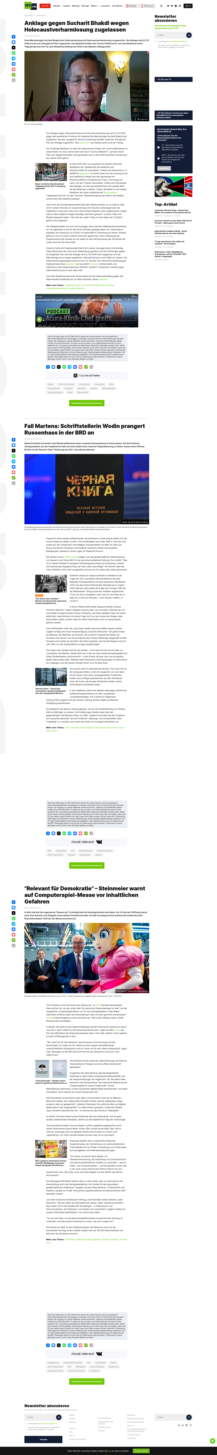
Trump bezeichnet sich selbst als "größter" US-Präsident (169, 242)
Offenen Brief (70, 557)
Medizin (94, 388)
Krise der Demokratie (76, 1371)
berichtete (84, 142)
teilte (98, 1005)
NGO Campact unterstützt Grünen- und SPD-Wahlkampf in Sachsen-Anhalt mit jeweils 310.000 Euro (51, 1163)
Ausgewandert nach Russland (105, 1423)
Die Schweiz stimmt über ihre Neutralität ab (172, 130)
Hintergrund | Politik (55, 1371)
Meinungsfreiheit (108, 388)
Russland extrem (104, 1427)
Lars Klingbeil (101, 1363)
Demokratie (80, 1367)
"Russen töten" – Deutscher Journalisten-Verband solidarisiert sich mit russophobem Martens (50, 691)
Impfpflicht (82, 388)
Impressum (131, 1415)
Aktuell (56, 6)
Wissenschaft (83, 392)
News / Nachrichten (55, 855)
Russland (71, 855)
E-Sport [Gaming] (96, 1367)
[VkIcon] (172, 6)
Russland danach (104, 1418)
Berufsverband (110, 192)
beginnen (103, 279)
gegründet (84, 173)
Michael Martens (86, 851)
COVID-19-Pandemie (66, 384)
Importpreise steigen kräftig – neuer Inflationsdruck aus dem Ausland (171, 232)
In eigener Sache (133, 1435)
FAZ (72, 851)
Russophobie (85, 855)
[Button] (189, 35)
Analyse (66, 6)
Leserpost (105, 6)
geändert (70, 264)
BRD (49, 851)
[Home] (30, 6)
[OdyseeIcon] (180, 6)
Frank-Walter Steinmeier (73, 1363)
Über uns (130, 1425)
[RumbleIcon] (176, 6)
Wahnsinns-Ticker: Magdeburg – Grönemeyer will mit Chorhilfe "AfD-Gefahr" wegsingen (171, 254)
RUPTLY (72, 1436)
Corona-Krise (84, 384)
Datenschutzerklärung (135, 1418)
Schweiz (133, 6)
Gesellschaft (113, 1367)
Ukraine (98, 855)
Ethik (111, 384)
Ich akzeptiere (172, 41)
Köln (88, 1363)
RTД (71, 1432)
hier (109, 1451)
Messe (113, 1363)
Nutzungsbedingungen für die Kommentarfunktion (137, 1430)
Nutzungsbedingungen (135, 1422)
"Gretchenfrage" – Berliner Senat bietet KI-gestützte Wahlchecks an (51, 1082)
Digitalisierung (53, 1363)
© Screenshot (143, 119)
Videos (94, 6)
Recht (70, 392)
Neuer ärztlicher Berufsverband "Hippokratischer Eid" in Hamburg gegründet (50, 186)
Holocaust (68, 388)
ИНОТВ (72, 1429)
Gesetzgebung (53, 388)
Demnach (94, 264)
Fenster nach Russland (77, 1439)
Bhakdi (50, 384)
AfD (69, 1367)
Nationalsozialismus (55, 392)
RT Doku (101, 1431)
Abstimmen (164, 168)
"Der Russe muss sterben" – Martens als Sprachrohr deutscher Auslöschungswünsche (51, 601)
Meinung (75, 6)
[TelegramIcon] (168, 6)
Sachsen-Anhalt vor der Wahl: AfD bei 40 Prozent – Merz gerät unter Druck (173, 222)
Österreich (148, 6)
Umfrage (85, 6)
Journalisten (117, 6)
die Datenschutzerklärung (178, 41)
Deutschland (99, 384)
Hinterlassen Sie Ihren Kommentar (86, 403)
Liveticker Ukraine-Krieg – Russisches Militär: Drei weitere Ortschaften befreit (173, 211)
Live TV (45, 6)
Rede (48, 1018)
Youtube (43, 1439)
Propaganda (94, 1371)
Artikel (117, 1030)
